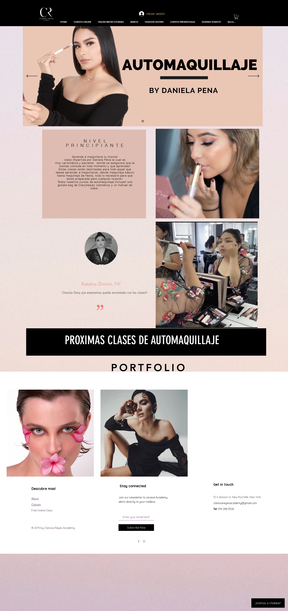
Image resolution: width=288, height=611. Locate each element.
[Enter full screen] (253, 323)
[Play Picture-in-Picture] (247, 323)
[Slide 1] (143, 121)
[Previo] (32, 76)
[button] (236, 16)
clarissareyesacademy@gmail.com (235, 503)
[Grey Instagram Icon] (144, 541)
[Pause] (160, 323)
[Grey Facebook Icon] (138, 541)
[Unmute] (166, 323)
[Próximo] (253, 76)
